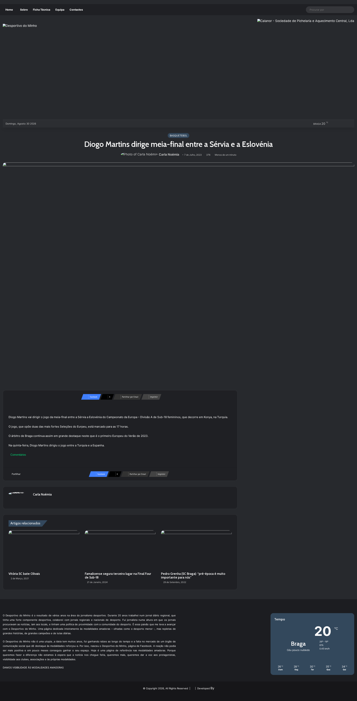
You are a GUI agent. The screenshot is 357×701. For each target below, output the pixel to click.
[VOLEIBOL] (66, 123)
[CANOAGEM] (42, 123)
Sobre (24, 9)
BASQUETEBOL (178, 135)
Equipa (59, 9)
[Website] (35, 501)
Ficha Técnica (41, 9)
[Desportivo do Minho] (20, 26)
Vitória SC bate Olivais (24, 574)
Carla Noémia (169, 154)
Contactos (76, 9)
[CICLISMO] (54, 123)
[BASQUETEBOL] (48, 123)
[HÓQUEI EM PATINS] (79, 123)
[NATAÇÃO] (73, 123)
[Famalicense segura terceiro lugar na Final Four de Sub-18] (120, 550)
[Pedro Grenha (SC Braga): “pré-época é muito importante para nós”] (196, 550)
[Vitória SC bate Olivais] (44, 550)
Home (9, 9)
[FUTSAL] (60, 123)
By (212, 688)
